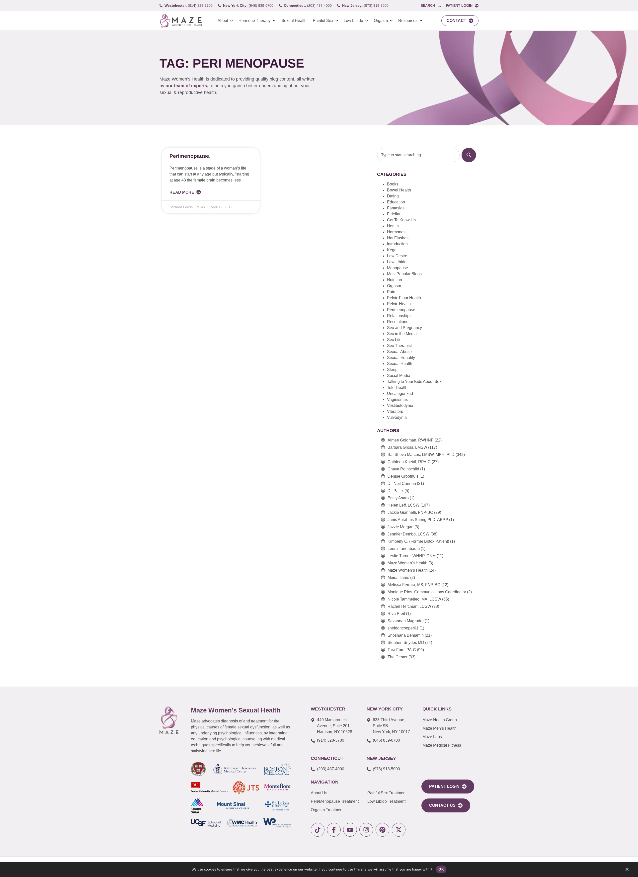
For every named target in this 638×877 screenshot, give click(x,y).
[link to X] (398, 830)
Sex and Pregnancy (404, 328)
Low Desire (397, 256)
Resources (407, 20)
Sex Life (394, 340)
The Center (397, 657)
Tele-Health (397, 387)
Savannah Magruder (406, 621)
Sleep (392, 369)
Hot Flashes (397, 238)
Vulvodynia (397, 417)
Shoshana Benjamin (406, 635)
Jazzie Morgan (400, 527)
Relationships (399, 316)
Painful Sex (323, 20)
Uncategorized (400, 393)
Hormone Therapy (255, 20)
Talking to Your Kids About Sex (414, 381)
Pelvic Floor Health (404, 298)
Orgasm (381, 20)
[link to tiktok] (317, 830)
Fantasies (395, 208)
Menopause (397, 268)
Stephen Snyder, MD (406, 642)
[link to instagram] (366, 830)
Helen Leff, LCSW (403, 505)
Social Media (398, 375)
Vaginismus (397, 399)
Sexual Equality (401, 357)
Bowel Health (399, 190)
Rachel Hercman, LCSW (409, 606)
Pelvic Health (399, 304)
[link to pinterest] (382, 830)
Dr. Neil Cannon (402, 483)
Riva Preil (396, 614)
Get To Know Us (401, 220)
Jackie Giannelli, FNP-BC (410, 512)
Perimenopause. (190, 156)
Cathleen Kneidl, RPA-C (409, 462)
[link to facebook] (334, 830)
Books (392, 184)
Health (393, 226)
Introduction (397, 244)
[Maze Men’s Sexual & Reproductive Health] (169, 720)
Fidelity (393, 214)
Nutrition (394, 280)
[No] (626, 870)
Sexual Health (294, 20)
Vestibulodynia (400, 405)
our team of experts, (187, 85)
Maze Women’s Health (408, 570)
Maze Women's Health (407, 563)
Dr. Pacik (395, 491)
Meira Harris (398, 577)
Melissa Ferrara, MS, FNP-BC (414, 585)
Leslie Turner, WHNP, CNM (412, 556)
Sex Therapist (399, 346)
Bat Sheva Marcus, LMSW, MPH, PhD (421, 454)
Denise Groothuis (403, 476)
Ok (441, 869)
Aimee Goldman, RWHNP (411, 440)
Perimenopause (401, 310)
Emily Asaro (398, 498)
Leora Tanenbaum (404, 548)
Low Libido (353, 20)
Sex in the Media (402, 334)
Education (396, 202)
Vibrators (395, 411)
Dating (393, 196)
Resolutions (397, 322)
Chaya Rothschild (403, 469)
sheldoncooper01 (403, 628)
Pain (391, 292)
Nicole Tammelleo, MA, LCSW (414, 599)
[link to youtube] (350, 830)
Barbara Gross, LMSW (407, 447)
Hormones (396, 232)
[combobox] (418, 155)
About (223, 20)
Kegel (392, 250)
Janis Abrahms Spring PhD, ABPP (418, 520)
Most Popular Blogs (404, 274)
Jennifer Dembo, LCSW (408, 534)
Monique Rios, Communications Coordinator (427, 592)
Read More (182, 192)
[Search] (469, 155)
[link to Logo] (181, 21)
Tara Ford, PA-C (402, 650)
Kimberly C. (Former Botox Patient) (418, 541)
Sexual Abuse (399, 352)
